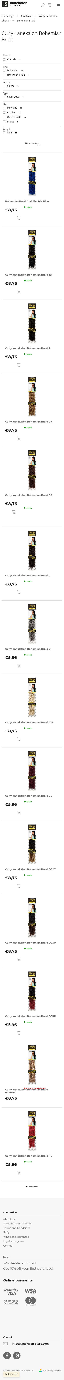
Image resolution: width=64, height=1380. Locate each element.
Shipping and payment (17, 1223)
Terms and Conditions (16, 1227)
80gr (12, 132)
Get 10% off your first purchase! (28, 1268)
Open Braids (16, 117)
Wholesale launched (19, 1263)
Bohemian (15, 70)
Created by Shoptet (52, 1371)
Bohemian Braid (18, 74)
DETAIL (13, 520)
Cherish (14, 59)
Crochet (14, 112)
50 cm (13, 85)
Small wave (15, 96)
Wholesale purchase (16, 1236)
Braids (12, 121)
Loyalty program (13, 1241)
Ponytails (14, 107)
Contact (8, 1245)
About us (9, 1219)
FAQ (6, 1232)
